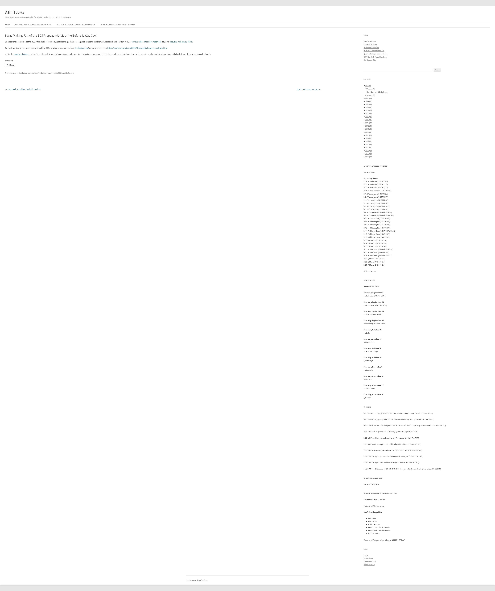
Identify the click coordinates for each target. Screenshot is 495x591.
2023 (368, 104)
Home (7, 24)
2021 (368, 110)
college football (38, 73)
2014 (368, 132)
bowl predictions (21, 54)
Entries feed (368, 558)
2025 (368, 98)
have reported (154, 42)
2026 (368, 86)
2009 (368, 147)
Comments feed (370, 561)
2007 (368, 154)
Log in (366, 555)
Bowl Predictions (370, 41)
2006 (368, 157)
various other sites (140, 42)
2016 (368, 126)
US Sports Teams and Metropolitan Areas (118, 24)
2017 (368, 123)
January (371, 95)
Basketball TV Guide (371, 47)
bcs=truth (28, 73)
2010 (368, 144)
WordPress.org (369, 564)
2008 (368, 150)
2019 (368, 116)
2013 (368, 135)
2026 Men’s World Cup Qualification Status (33, 24)
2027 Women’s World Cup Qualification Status (75, 24)
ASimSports (14, 12)
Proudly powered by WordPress (197, 580)
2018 (368, 120)
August (371, 89)
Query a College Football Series (375, 54)
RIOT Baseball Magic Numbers (375, 57)
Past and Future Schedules (374, 51)
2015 (368, 129)
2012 (368, 138)
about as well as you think (181, 42)
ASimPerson (69, 73)
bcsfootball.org (81, 48)
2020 (368, 113)
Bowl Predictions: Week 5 (309, 89)
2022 (368, 107)
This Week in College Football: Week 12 (23, 89)
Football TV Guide (370, 44)
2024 (368, 101)
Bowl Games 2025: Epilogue (377, 92)
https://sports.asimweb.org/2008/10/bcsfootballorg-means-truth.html (137, 48)
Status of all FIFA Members (374, 506)
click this (374, 540)
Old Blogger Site (370, 60)
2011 (368, 141)
